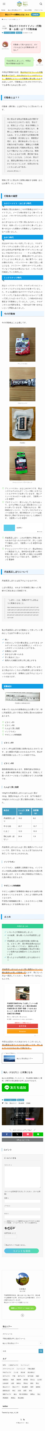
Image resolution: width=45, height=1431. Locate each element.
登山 (37, 1383)
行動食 (28, 1103)
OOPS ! (19, 528)
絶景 (25, 1390)
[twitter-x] (22, 1315)
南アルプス (21, 1376)
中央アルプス (7, 1372)
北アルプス (6, 1376)
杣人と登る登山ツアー (25, 1058)
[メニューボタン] (4, 4)
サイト (6, 1214)
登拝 (31, 1387)
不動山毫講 (31, 1369)
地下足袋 (30, 1376)
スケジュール (7, 1334)
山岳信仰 (5, 1383)
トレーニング (21, 1369)
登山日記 (19, 33)
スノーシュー (25, 1365)
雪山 (38, 1394)
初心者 (23, 1372)
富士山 (32, 1380)
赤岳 (30, 1390)
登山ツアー (15, 1387)
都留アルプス (7, 1394)
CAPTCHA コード (10, 1233)
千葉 (6, 1103)
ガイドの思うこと (9, 33)
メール (7, 1206)
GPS (4, 1365)
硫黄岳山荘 (6, 1390)
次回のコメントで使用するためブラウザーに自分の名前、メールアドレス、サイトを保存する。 (23, 1222)
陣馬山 (32, 1394)
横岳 (31, 1383)
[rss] (24, 1420)
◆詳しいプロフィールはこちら (22, 1308)
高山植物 (21, 1398)
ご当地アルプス (13, 1365)
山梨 (12, 1383)
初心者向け (31, 1372)
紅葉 (19, 1390)
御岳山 (19, 1383)
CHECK (35, 14)
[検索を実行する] (41, 1351)
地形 (12, 1380)
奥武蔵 (26, 1380)
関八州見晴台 (23, 1394)
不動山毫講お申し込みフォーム (14, 1338)
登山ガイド (13, 1103)
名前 (6, 1198)
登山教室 (21, 1103)
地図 (37, 1376)
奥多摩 (19, 1380)
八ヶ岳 (16, 1372)
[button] (7, 1134)
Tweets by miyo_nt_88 (10, 1412)
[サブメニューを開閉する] (40, 1343)
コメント (8, 1165)
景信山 (26, 1383)
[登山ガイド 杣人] (22, 4)
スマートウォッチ (8, 1369)
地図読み (5, 1380)
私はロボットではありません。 (16, 1245)
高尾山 (13, 1398)
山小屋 (39, 1380)
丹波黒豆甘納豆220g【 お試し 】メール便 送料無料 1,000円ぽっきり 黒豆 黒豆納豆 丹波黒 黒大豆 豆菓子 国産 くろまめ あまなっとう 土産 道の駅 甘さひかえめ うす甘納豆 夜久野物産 (22, 1008)
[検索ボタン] (41, 4)
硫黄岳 (38, 1387)
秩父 (13, 1390)
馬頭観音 (5, 1398)
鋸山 (15, 1394)
